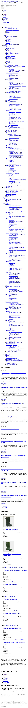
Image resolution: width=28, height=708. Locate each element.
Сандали (8, 41)
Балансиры (12, 263)
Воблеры (11, 265)
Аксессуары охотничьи (12, 73)
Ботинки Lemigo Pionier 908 (12, 628)
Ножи (10, 106)
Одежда (5, 45)
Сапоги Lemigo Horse (10, 584)
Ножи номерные (13, 108)
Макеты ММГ (9, 100)
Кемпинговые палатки (14, 313)
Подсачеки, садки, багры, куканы (17, 227)
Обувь (4, 35)
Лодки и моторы (7, 27)
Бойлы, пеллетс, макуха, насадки (17, 257)
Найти (2, 8)
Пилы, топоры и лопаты (15, 109)
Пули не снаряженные (14, 182)
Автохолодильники (14, 346)
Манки (11, 160)
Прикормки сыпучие (14, 259)
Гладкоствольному (13, 93)
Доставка (5, 18)
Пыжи (10, 183)
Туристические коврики (15, 307)
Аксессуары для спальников (16, 339)
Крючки (11, 246)
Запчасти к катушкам (14, 205)
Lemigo (5, 507)
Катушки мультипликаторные (16, 211)
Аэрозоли (11, 166)
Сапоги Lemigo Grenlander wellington (15, 570)
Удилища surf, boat (13, 274)
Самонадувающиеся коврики (16, 304)
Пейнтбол (8, 145)
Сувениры (8, 201)
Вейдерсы (8, 39)
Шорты (8, 63)
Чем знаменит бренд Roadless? (8, 416)
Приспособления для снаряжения (17, 179)
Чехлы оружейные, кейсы (15, 84)
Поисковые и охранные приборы (14, 360)
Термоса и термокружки (12, 351)
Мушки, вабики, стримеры (15, 268)
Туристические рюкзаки (15, 337)
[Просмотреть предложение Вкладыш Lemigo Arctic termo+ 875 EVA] (13, 639)
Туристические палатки (15, 317)
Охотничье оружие (11, 134)
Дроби (10, 175)
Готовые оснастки (13, 237)
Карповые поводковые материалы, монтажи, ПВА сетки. (17, 241)
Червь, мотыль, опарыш (15, 260)
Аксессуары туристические (13, 286)
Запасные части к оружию (12, 92)
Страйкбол (9, 186)
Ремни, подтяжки (10, 60)
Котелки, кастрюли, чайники (16, 322)
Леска (10, 213)
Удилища (8, 272)
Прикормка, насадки (11, 253)
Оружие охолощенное (11, 130)
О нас (4, 15)
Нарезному (12, 95)
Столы (10, 299)
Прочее (5, 198)
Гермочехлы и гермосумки (15, 332)
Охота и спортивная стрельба (10, 65)
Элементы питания (11, 363)
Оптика (8, 110)
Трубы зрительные (13, 125)
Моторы (8, 32)
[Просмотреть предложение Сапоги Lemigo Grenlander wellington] (13, 567)
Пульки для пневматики (15, 156)
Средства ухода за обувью (12, 44)
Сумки (10, 335)
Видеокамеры (9, 356)
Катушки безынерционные (15, 207)
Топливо (11, 293)
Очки (10, 226)
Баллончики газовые (14, 148)
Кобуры (11, 80)
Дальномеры (12, 114)
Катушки (8, 204)
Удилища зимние (13, 276)
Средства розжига (10, 343)
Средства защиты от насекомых (14, 342)
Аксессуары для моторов (12, 30)
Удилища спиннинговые (15, 282)
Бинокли (11, 113)
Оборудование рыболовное (13, 218)
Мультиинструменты (14, 105)
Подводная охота (7, 187)
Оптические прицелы (14, 119)
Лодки (7, 31)
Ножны (11, 82)
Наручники (12, 169)
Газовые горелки (13, 289)
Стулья (11, 300)
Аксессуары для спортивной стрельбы (15, 66)
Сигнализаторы (13, 230)
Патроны (8, 139)
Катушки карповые (14, 209)
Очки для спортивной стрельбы (17, 70)
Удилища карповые (14, 277)
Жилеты (8, 49)
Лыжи (10, 74)
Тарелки (11, 328)
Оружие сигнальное (11, 131)
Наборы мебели (13, 298)
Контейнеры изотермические (16, 349)
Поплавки (11, 252)
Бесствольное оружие (14, 127)
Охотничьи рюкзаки (14, 334)
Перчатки (8, 57)
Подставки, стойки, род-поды (16, 229)
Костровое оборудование (12, 308)
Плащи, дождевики (11, 58)
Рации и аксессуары (11, 362)
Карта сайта (6, 22)
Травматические (13, 144)
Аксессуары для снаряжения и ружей (15, 188)
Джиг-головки (12, 239)
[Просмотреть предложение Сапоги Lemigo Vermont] (8, 526)
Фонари (8, 196)
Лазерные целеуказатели (15, 118)
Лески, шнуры (9, 212)
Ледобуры (11, 225)
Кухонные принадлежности (16, 325)
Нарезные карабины (14, 138)
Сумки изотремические (15, 350)
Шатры (11, 319)
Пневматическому (13, 96)
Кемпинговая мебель (11, 294)
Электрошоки (12, 170)
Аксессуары (12, 347)
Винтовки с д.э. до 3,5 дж (15, 152)
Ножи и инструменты (11, 101)
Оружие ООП (9, 126)
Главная (5, 14)
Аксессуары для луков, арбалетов (17, 89)
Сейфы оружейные (11, 171)
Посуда (8, 320)
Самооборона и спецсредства (13, 165)
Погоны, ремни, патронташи (16, 83)
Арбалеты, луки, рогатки (12, 88)
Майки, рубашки (10, 56)
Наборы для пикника (11, 309)
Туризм (5, 285)
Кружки (11, 324)
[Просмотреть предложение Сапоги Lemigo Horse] (9, 581)
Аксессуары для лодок (11, 28)
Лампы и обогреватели (14, 290)
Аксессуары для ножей (14, 102)
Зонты (10, 295)
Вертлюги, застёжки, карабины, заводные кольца (17, 235)
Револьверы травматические (16, 129)
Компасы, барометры (11, 358)
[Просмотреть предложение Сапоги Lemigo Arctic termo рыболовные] (8, 551)
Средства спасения (11, 33)
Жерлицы (11, 220)
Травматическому (13, 99)
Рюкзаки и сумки (10, 330)
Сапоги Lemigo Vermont (10, 529)
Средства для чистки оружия (13, 184)
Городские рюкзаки (14, 333)
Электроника (6, 354)
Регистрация (6, 12)
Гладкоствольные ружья (15, 135)
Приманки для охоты (11, 158)
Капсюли (11, 177)
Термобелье (9, 62)
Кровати (11, 296)
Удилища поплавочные (15, 281)
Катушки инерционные (15, 208)
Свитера (8, 61)
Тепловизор (12, 123)
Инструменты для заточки (15, 104)
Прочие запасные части (15, 97)
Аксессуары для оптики (15, 112)
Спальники (12, 341)
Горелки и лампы (10, 287)
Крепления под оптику (14, 117)
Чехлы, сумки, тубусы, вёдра (16, 231)
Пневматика (9, 147)
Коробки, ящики (13, 224)
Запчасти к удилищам (14, 273)
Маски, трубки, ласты (11, 192)
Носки (7, 40)
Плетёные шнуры (13, 214)
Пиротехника (9, 200)
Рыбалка (5, 203)
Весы (7, 355)
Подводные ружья (10, 195)
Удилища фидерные (14, 283)
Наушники (11, 69)
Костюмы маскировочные (12, 53)
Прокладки (12, 181)
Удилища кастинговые (14, 278)
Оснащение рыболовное (12, 233)
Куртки (8, 54)
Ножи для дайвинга (11, 194)
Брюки (8, 47)
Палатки (8, 311)
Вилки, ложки (12, 321)
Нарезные (11, 142)
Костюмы (8, 52)
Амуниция (9, 79)
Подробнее (3, 383)
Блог (4, 17)
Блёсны (11, 264)
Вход (4, 10)
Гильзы (11, 174)
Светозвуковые (13, 143)
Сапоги (8, 43)
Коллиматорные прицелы (15, 116)
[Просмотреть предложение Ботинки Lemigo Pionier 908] (10, 625)
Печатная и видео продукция (13, 199)
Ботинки (8, 37)
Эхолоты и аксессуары (11, 364)
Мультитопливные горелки (16, 291)
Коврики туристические (12, 302)
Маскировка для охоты (14, 75)
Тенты (10, 316)
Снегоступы (12, 76)
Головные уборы (10, 48)
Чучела (11, 162)
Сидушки (11, 306)
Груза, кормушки (13, 238)
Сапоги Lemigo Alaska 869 (11, 613)
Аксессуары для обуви (11, 36)
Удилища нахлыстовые (14, 280)
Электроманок (12, 164)
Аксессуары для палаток (15, 312)
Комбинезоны (9, 50)
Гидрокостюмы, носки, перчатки (14, 190)
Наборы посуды (13, 326)
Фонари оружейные (14, 78)
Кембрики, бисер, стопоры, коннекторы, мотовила (16, 244)
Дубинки (11, 168)
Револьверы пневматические (16, 157)
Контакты (5, 20)
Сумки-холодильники (11, 345)
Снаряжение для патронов (12, 173)
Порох (10, 178)
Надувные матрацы (14, 303)
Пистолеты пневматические (16, 155)
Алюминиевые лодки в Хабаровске (10, 429)
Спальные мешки (10, 338)
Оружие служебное (11, 132)
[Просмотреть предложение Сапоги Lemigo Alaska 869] (10, 610)
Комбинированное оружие (15, 136)
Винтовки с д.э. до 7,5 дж (15, 153)
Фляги (10, 329)
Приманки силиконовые (15, 270)
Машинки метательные (15, 67)
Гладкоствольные (13, 140)
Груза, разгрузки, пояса (12, 191)
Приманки (11, 161)
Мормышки (12, 267)
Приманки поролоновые (15, 269)
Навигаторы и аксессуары (12, 359)
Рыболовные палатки (14, 315)
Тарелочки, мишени (14, 71)
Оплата (5, 19)
